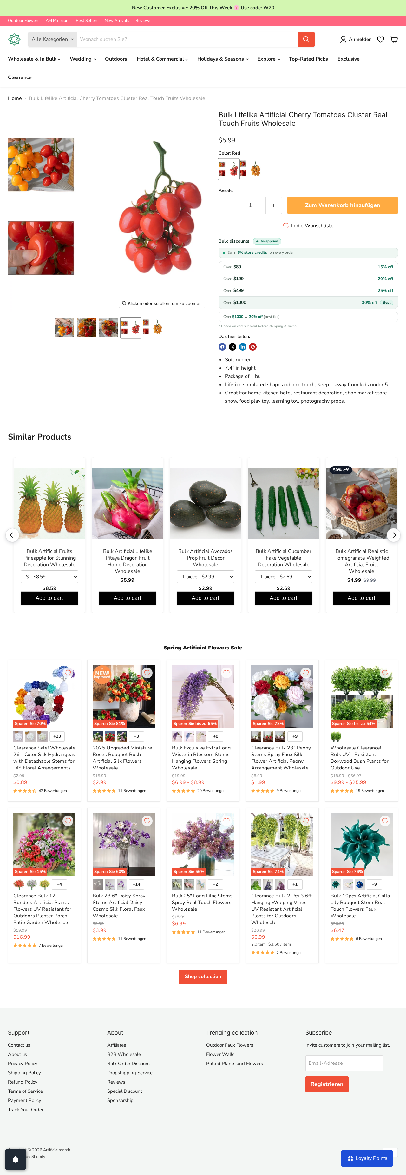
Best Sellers (87, 20)
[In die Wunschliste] (67, 673)
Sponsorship (120, 1100)
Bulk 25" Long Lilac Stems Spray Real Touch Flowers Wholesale (202, 902)
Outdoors (116, 59)
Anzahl (226, 190)
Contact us (19, 1045)
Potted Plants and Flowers (234, 1063)
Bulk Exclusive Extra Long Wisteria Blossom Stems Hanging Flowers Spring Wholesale (201, 757)
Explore (267, 59)
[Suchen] (306, 39)
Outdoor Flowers (23, 20)
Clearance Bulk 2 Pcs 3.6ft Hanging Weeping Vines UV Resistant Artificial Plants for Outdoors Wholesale (281, 909)
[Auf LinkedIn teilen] (242, 347)
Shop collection (203, 976)
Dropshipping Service (130, 1073)
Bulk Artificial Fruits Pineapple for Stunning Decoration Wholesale (49, 558)
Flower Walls (220, 1054)
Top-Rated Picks (308, 59)
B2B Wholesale (124, 1054)
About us (17, 1054)
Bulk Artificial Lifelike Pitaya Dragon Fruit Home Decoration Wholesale (127, 561)
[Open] (15, 1159)
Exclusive (348, 59)
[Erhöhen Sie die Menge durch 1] (274, 205)
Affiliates (116, 1045)
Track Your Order (25, 1109)
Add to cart (49, 598)
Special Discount (124, 1091)
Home (15, 98)
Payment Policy (24, 1100)
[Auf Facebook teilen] (222, 347)
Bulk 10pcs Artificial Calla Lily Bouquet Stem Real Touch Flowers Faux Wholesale (360, 905)
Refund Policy (22, 1082)
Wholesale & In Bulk (33, 59)
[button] (64, 328)
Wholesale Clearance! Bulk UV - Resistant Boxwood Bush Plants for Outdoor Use (360, 757)
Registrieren (327, 1084)
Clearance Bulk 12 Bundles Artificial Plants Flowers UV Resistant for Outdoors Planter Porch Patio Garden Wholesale (42, 909)
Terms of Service (25, 1091)
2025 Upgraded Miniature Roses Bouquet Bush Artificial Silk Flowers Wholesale (122, 757)
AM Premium (57, 20)
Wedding (81, 59)
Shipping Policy (24, 1073)
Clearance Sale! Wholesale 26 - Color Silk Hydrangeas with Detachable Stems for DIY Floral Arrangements (44, 757)
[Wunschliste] (380, 39)
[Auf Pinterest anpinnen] (253, 347)
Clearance (20, 77)
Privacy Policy (22, 1063)
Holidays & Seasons (221, 59)
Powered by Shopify (26, 1156)
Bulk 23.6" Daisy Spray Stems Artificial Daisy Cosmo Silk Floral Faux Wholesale (119, 905)
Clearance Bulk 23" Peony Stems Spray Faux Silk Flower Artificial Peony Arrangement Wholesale (281, 757)
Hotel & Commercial (161, 59)
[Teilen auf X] (232, 347)
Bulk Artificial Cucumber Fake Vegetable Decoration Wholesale (283, 558)
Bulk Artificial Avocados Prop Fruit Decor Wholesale (205, 558)
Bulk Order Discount (128, 1063)
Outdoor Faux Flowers (229, 1045)
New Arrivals (117, 20)
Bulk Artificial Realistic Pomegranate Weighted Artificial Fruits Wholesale (361, 561)
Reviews (143, 20)
